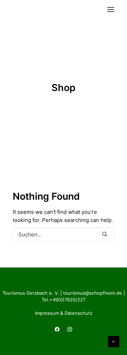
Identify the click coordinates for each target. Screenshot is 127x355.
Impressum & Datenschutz (63, 313)
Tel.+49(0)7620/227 (63, 299)
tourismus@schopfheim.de (92, 293)
